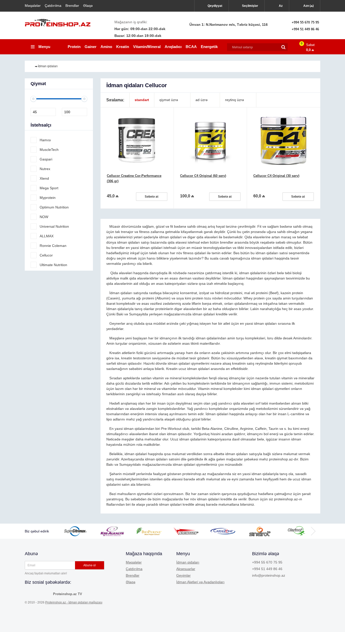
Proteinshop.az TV (67, 594)
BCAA (191, 46)
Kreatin (122, 46)
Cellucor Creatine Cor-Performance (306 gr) (134, 178)
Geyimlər (183, 575)
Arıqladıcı (173, 46)
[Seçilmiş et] (164, 125)
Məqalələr (33, 6)
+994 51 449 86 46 (305, 29)
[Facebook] (29, 594)
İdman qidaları (187, 562)
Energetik (209, 46)
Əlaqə (88, 6)
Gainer (90, 46)
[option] (81, 531)
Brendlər (72, 6)
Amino (106, 46)
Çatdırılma (53, 6)
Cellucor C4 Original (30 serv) (276, 176)
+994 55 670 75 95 (305, 22)
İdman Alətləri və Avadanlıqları (200, 582)
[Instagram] (38, 594)
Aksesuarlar (185, 569)
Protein (74, 46)
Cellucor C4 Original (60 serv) (203, 176)
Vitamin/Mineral (147, 46)
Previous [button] (70, 531)
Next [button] (313, 531)
